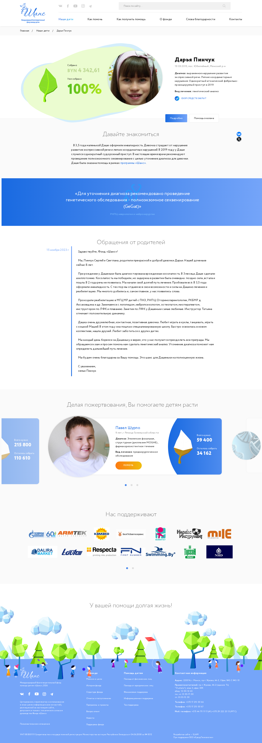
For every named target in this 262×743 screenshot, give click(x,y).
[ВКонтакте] (239, 134)
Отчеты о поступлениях (98, 698)
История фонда (93, 685)
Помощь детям (133, 673)
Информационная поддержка (138, 698)
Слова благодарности (200, 19)
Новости (90, 718)
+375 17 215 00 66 (195, 702)
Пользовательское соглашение (35, 724)
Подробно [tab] (176, 118)
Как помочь (94, 19)
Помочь (128, 465)
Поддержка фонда (95, 724)
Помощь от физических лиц (138, 679)
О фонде (166, 19)
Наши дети (65, 19)
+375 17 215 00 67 (194, 706)
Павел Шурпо (127, 428)
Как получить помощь (131, 19)
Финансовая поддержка (136, 692)
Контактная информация (190, 673)
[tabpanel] (132, 448)
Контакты (235, 19)
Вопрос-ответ (93, 711)
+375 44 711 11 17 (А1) (202, 711)
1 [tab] (126, 485)
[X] (239, 139)
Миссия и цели (94, 679)
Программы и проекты (97, 705)
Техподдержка (131, 705)
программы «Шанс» (133, 163)
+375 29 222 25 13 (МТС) (224, 711)
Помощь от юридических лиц (138, 685)
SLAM (196, 734)
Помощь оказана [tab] (204, 118)
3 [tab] (137, 485)
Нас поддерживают (131, 515)
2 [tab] (132, 485)
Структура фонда (94, 692)
